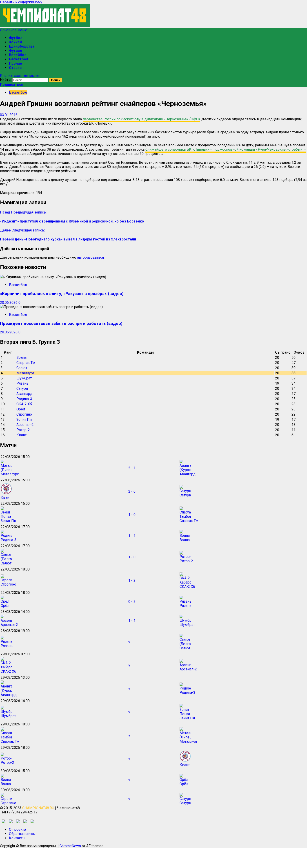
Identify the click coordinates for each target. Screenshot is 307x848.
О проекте (17, 829)
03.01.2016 (9, 115)
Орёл (20, 409)
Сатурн (22, 388)
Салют (21, 368)
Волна (21, 357)
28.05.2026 (9, 332)
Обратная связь (22, 834)
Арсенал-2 (25, 425)
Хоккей (15, 42)
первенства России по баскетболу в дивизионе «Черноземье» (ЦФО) (141, 119)
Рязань (22, 383)
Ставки (15, 68)
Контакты (17, 838)
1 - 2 (132, 580)
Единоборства (21, 46)
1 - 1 (132, 536)
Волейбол (17, 55)
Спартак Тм (25, 363)
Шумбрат (24, 378)
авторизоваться (90, 257)
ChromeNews (70, 846)
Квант (21, 435)
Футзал (15, 50)
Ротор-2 (23, 430)
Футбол (15, 38)
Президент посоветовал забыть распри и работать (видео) (61, 323)
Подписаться (11, 84)
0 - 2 (132, 601)
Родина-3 (24, 399)
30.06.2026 (9, 302)
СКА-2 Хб (24, 404)
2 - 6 (132, 491)
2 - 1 (132, 468)
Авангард (24, 394)
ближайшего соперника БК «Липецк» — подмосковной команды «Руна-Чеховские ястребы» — (225, 149)
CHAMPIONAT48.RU (38, 808)
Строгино (24, 414)
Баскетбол (18, 59)
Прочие (15, 63)
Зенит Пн (24, 419)
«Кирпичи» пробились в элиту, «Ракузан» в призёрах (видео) (62, 293)
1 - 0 (132, 515)
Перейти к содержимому (21, 2)
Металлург (25, 373)
